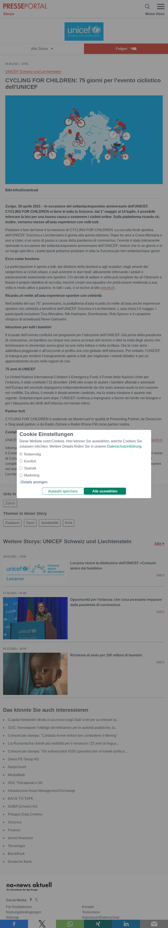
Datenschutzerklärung (124, 446)
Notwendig (32, 454)
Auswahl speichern (63, 491)
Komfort (30, 461)
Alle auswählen (104, 491)
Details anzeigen (34, 482)
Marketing (31, 475)
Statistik (30, 468)
